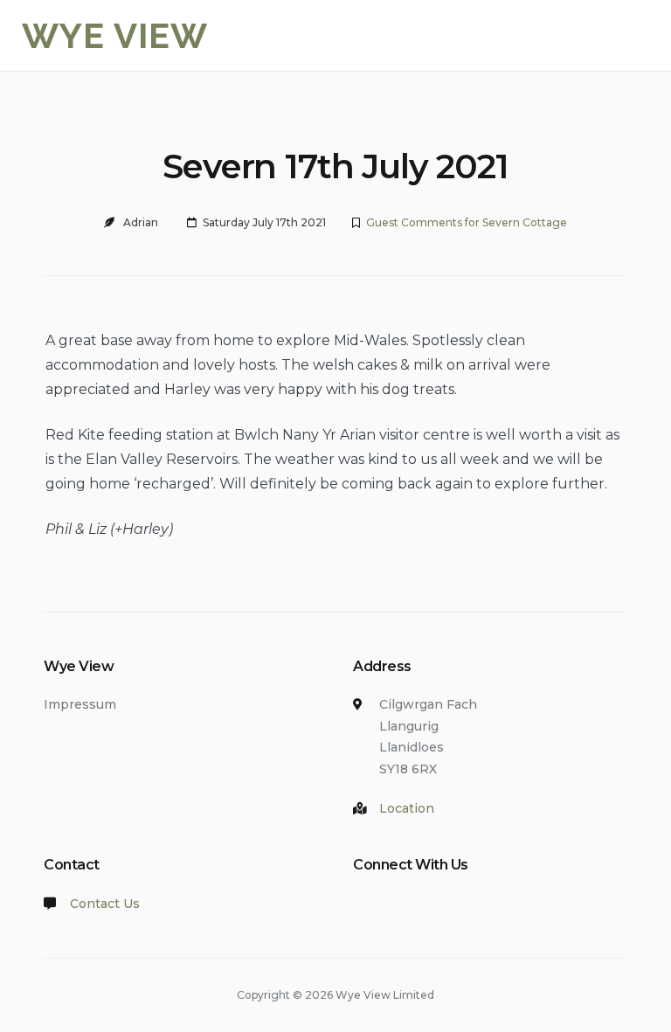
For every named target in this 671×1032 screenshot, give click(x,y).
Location (406, 808)
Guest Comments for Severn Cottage (466, 222)
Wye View (115, 35)
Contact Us (105, 903)
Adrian (140, 222)
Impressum (80, 704)
